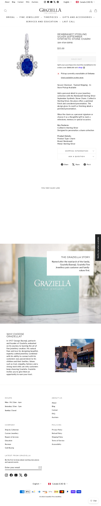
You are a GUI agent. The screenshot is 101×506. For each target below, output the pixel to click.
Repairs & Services (12, 437)
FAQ (27, 2)
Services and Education (42, 21)
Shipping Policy (57, 437)
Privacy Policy (57, 430)
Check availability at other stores (72, 77)
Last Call (68, 21)
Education (8, 441)
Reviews (8, 444)
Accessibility (56, 444)
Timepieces (51, 17)
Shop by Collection (12, 430)
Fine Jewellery (30, 17)
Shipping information (76, 151)
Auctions (35, 2)
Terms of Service (58, 441)
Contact (21, 2)
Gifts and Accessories (78, 17)
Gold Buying (9, 448)
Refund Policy (57, 433)
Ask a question (77, 156)
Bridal (11, 17)
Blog (13, 2)
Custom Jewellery (11, 433)
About (7, 2)
